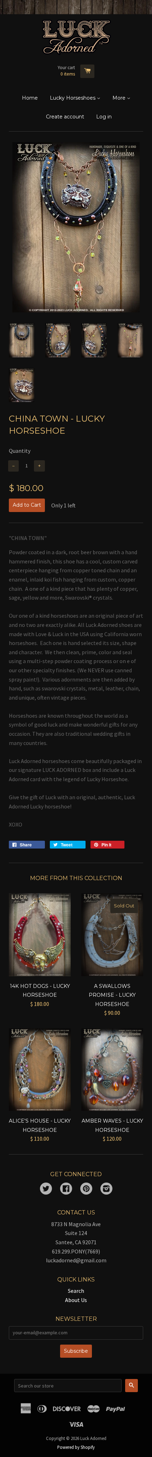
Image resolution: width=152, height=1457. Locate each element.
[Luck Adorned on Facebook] (66, 1189)
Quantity (19, 450)
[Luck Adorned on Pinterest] (86, 1189)
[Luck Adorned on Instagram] (106, 1189)
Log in (104, 116)
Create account (65, 116)
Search (76, 1290)
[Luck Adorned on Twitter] (46, 1189)
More (119, 98)
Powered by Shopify (76, 1447)
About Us (76, 1299)
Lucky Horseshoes (73, 98)
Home (30, 98)
